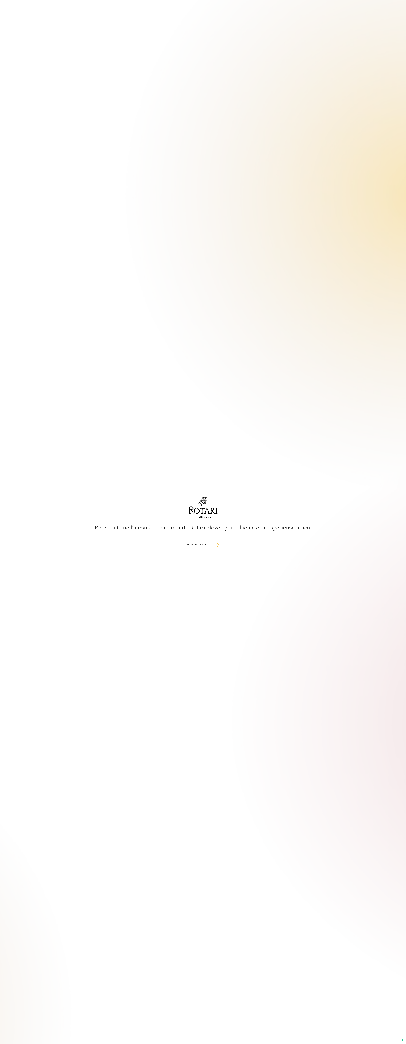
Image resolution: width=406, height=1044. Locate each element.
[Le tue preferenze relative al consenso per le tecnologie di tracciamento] (402, 1040)
